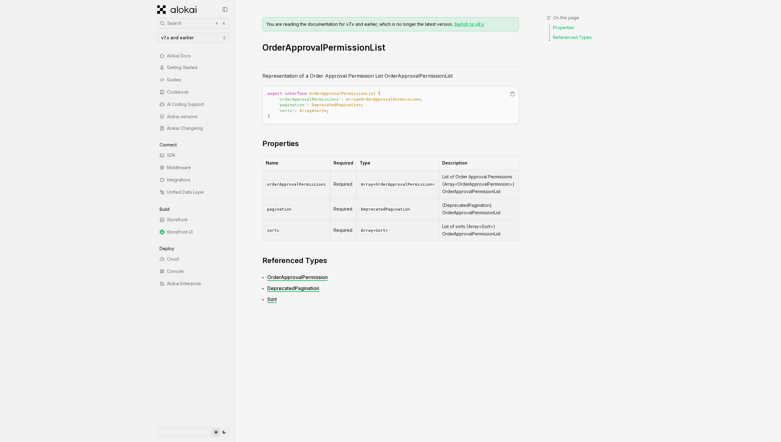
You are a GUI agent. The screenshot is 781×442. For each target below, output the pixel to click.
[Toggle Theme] (220, 432)
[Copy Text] (512, 94)
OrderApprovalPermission (297, 277)
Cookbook (178, 92)
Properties (280, 143)
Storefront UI (180, 232)
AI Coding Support (185, 104)
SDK (171, 155)
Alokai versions (182, 116)
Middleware (179, 167)
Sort (272, 299)
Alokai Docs (179, 55)
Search (196, 23)
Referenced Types (294, 260)
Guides (174, 79)
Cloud (173, 259)
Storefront (177, 219)
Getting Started (182, 67)
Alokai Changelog (185, 128)
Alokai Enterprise (184, 283)
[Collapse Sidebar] (225, 9)
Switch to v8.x (469, 24)
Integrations (179, 179)
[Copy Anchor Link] (303, 143)
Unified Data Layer (185, 192)
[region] (391, 105)
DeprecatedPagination (293, 288)
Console (175, 271)
